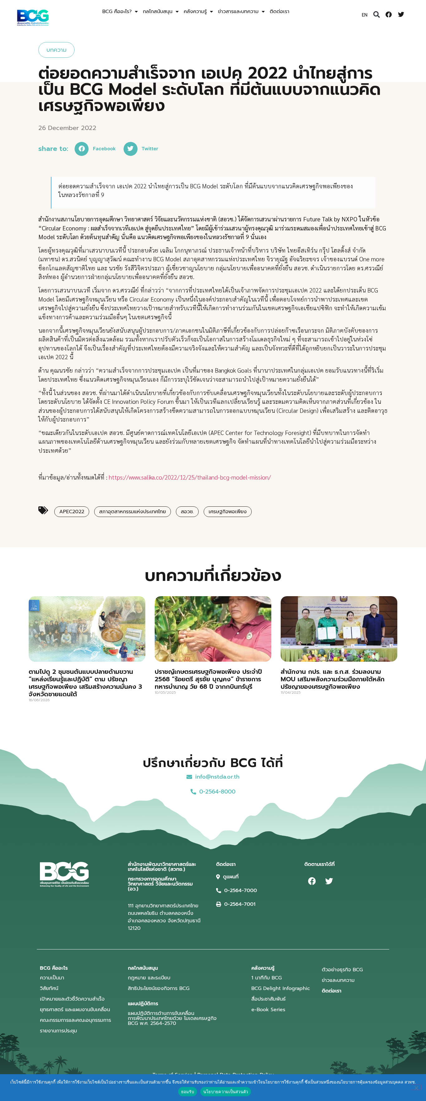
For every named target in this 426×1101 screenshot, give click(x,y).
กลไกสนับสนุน (157, 11)
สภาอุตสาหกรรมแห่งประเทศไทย (132, 511)
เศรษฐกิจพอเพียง (228, 511)
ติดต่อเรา (279, 11)
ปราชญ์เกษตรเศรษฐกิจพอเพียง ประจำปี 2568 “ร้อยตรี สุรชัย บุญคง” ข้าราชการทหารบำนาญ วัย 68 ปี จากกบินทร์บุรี (208, 679)
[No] (416, 1087)
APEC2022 (71, 511)
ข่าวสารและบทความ (238, 11)
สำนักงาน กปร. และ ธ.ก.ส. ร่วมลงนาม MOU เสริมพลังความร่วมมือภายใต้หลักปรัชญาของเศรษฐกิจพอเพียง (333, 679)
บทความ (56, 50)
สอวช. (187, 511)
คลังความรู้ (195, 11)
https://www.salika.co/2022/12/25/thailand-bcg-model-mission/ (190, 477)
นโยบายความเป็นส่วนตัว (225, 1091)
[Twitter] (401, 14)
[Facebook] (388, 14)
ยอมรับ (187, 1091)
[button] (376, 15)
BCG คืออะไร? (117, 11)
